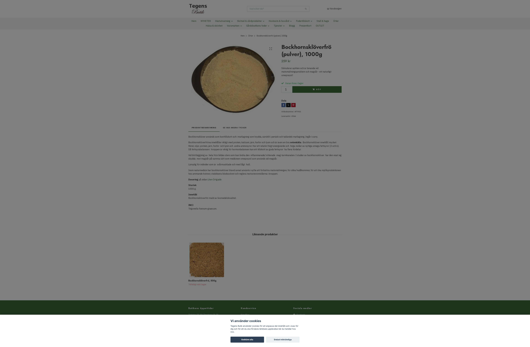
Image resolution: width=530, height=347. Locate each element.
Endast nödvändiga (283, 339)
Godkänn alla (247, 339)
